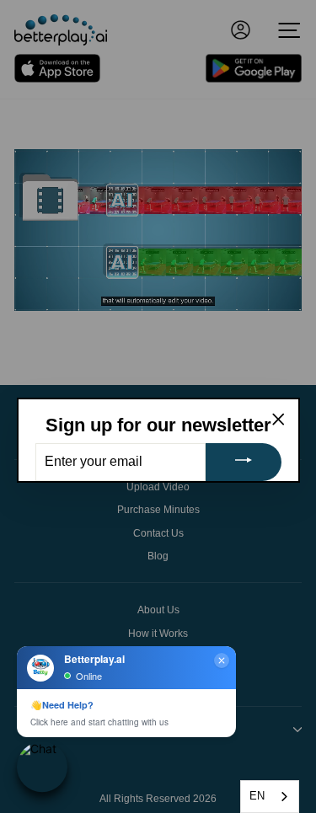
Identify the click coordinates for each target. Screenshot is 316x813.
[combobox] (269, 796)
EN (257, 795)
